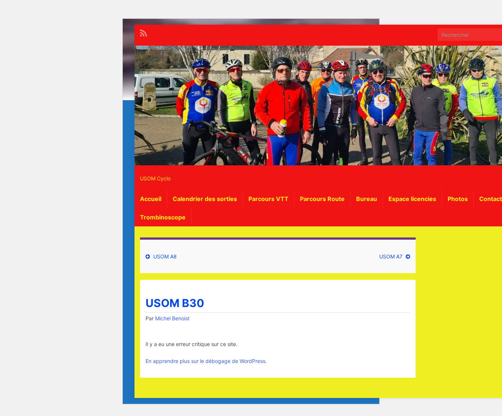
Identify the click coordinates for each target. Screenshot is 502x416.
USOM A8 (165, 256)
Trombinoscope (163, 217)
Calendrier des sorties (205, 198)
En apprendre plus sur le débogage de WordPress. (206, 361)
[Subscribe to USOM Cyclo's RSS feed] (143, 32)
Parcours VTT (268, 198)
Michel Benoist (172, 318)
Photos (458, 198)
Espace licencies (412, 198)
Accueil (150, 198)
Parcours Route (322, 198)
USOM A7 (390, 256)
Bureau (366, 198)
